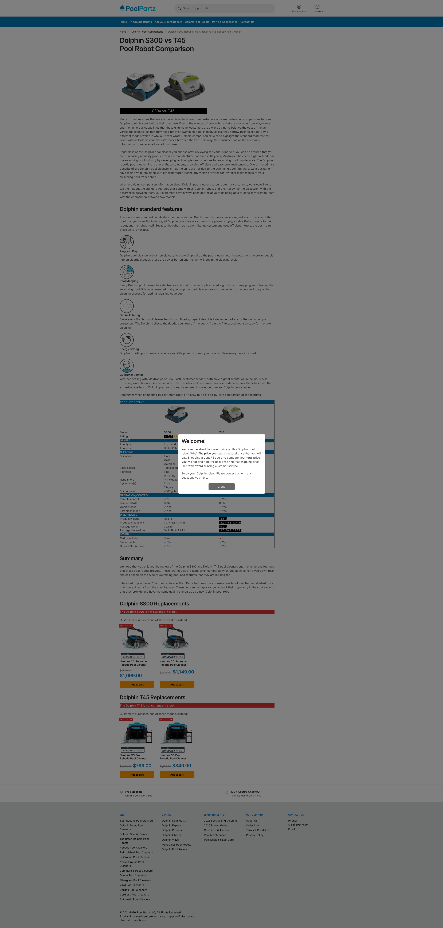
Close (221, 486)
